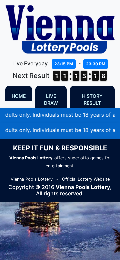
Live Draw (51, 99)
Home (19, 96)
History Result (92, 99)
